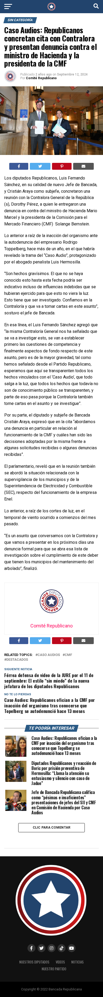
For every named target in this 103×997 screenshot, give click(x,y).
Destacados (17, 659)
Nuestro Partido (54, 968)
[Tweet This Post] (40, 166)
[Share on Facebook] (19, 166)
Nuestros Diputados (34, 962)
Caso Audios (49, 655)
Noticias (77, 962)
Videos (60, 962)
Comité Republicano (41, 78)
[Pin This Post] (62, 166)
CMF (68, 655)
